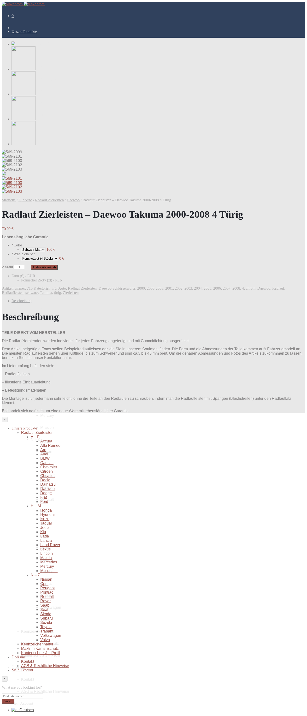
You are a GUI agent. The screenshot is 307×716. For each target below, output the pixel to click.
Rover (45, 601)
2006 (217, 288)
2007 (226, 288)
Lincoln (46, 379)
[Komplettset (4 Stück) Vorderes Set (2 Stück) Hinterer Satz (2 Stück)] (39, 258)
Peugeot (47, 588)
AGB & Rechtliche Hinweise (45, 691)
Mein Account (22, 703)
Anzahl (7, 267)
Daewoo (73, 200)
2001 (169, 288)
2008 (236, 288)
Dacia (45, 175)
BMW (45, 115)
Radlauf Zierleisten (49, 200)
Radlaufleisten (13, 293)
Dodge (46, 493)
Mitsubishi (49, 427)
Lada (44, 536)
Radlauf (278, 288)
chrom (250, 288)
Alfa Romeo (50, 80)
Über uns (18, 657)
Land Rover (50, 545)
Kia (43, 532)
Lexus (45, 549)
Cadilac (46, 127)
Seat (44, 610)
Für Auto (25, 200)
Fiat (43, 223)
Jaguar (46, 295)
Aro (43, 92)
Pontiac (46, 592)
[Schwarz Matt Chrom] (33, 249)
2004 (198, 288)
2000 (141, 288)
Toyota (46, 627)
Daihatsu (48, 187)
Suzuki (46, 623)
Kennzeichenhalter (37, 644)
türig (57, 293)
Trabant (46, 631)
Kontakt (27, 679)
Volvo (45, 640)
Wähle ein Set (23, 254)
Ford (44, 502)
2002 (179, 288)
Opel (44, 584)
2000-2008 (155, 288)
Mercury (47, 415)
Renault (47, 597)
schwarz (31, 293)
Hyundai (47, 271)
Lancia (46, 343)
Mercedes (48, 403)
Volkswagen (50, 607)
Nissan (46, 451)
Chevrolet (48, 139)
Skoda (45, 614)
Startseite (9, 200)
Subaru (46, 618)
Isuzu (44, 283)
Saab (44, 605)
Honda (46, 510)
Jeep (44, 307)
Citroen (46, 151)
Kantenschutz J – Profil (40, 655)
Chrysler (47, 163)
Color (17, 245)
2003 (188, 288)
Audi (44, 103)
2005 (207, 288)
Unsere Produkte (24, 32)
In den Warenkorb (44, 267)
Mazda (46, 558)
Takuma (46, 293)
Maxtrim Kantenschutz (40, 648)
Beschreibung (22, 301)
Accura (46, 68)
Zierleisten (71, 293)
